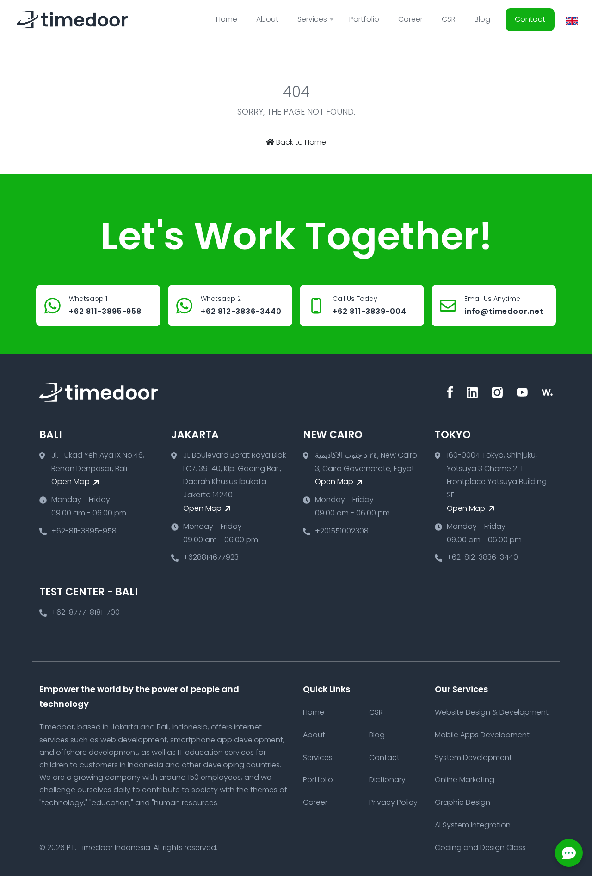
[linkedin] (472, 392)
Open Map (71, 481)
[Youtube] (522, 392)
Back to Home (300, 142)
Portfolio (364, 19)
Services (318, 757)
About (267, 19)
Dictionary (387, 779)
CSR (449, 19)
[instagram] (497, 392)
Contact (530, 19)
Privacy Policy (393, 802)
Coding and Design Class (480, 847)
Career (410, 19)
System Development (473, 757)
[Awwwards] (547, 392)
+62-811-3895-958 (84, 531)
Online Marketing (464, 779)
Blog (482, 19)
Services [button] (312, 19)
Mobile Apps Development (482, 734)
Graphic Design (462, 802)
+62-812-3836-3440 (482, 557)
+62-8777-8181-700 (85, 612)
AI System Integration (473, 825)
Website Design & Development (492, 712)
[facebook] (450, 392)
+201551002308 (342, 531)
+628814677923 (211, 557)
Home (226, 19)
